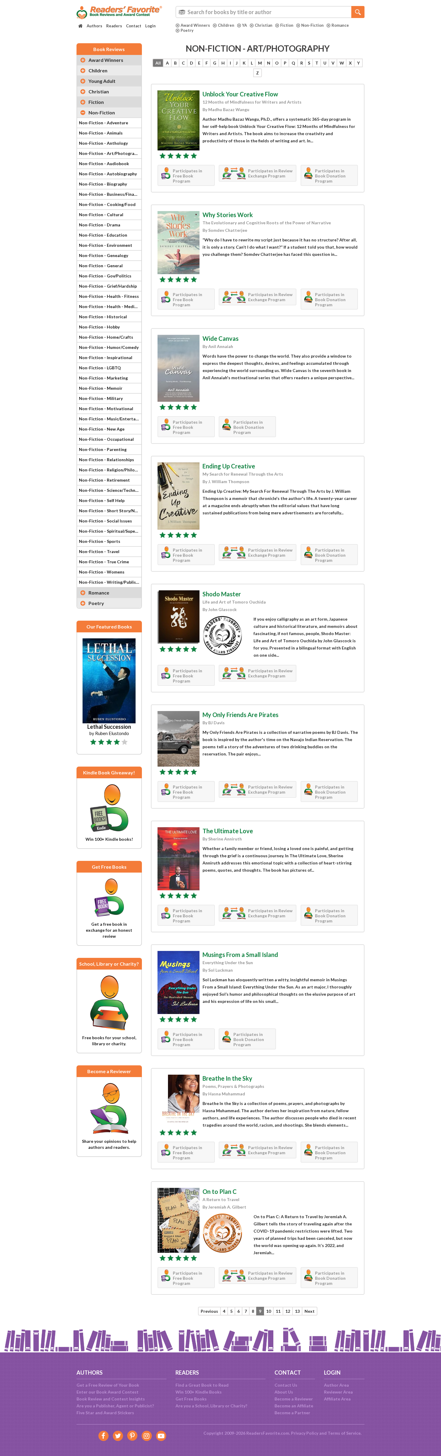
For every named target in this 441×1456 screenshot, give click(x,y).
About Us (283, 1391)
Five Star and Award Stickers (105, 1412)
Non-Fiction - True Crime (104, 561)
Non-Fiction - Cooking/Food (107, 204)
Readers (114, 25)
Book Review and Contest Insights (110, 1398)
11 (278, 1311)
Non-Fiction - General (101, 265)
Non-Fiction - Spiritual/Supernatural (110, 531)
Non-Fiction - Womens (101, 571)
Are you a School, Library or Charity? (211, 1405)
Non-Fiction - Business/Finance (110, 194)
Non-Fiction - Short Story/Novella (110, 510)
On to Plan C (219, 1191)
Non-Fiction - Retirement (104, 480)
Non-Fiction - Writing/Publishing (110, 582)
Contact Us (285, 1385)
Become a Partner (292, 1412)
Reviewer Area (338, 1391)
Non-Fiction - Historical (103, 316)
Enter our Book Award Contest (107, 1391)
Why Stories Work (227, 214)
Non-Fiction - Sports (99, 541)
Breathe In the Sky (227, 1078)
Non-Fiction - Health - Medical (109, 306)
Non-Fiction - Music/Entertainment (110, 418)
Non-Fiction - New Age (101, 428)
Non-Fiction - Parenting (103, 449)
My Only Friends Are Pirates (240, 714)
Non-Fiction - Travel (99, 551)
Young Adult (102, 81)
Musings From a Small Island (240, 954)
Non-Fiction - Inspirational (105, 357)
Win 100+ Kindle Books (199, 1391)
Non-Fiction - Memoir (100, 388)
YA (244, 25)
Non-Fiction (312, 25)
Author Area (336, 1385)
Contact (133, 25)
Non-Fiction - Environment (105, 245)
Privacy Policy (304, 1433)
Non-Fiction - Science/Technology (110, 490)
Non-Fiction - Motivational (106, 408)
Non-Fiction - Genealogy (103, 255)
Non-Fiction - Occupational (106, 439)
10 (268, 1311)
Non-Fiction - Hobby (99, 326)
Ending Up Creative (228, 466)
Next (309, 1311)
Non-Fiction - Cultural (101, 214)
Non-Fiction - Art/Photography (110, 153)
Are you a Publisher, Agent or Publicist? (115, 1405)
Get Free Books (191, 1398)
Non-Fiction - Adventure (103, 122)
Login (150, 25)
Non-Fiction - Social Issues (105, 520)
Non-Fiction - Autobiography (108, 173)
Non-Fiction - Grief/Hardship (108, 286)
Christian (263, 25)
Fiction (286, 25)
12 (287, 1311)
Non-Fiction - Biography (103, 183)
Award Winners (195, 25)
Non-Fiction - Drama (99, 224)
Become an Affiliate (293, 1405)
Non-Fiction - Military (101, 398)
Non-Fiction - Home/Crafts (106, 337)
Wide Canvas (220, 338)
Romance (340, 25)
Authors (94, 25)
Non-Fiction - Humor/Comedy (109, 347)
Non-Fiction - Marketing (103, 377)
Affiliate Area (337, 1398)
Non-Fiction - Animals (101, 132)
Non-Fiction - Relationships (106, 459)
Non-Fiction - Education (103, 235)
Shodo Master (221, 594)
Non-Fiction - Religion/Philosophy (110, 469)
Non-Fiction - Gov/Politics (105, 275)
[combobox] (270, 12)
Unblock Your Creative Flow (240, 94)
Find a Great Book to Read (202, 1385)
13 (297, 1311)
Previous (209, 1311)
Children (226, 25)
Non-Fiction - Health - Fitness (109, 296)
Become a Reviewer (293, 1398)
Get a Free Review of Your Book (107, 1385)
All (158, 62)
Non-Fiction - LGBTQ (100, 367)
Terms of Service (344, 1433)
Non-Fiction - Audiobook (104, 163)
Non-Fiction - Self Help (101, 500)
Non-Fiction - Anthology (103, 143)
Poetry (187, 30)
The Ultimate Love (227, 830)
